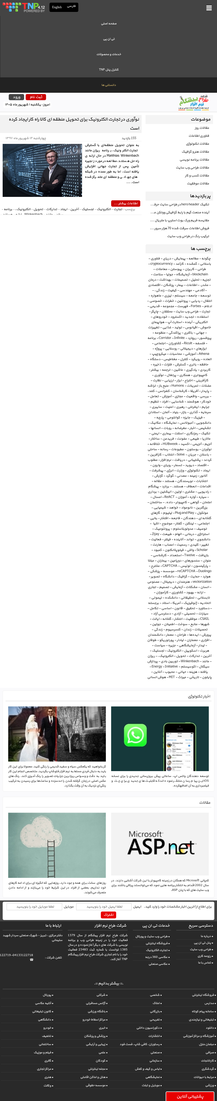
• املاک (157, 1003)
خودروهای (160, 317)
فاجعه (175, 518)
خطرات (169, 301)
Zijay (155, 534)
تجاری (152, 587)
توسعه (205, 295)
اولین (178, 491)
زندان (187, 629)
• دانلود (211, 1027)
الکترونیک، (165, 656)
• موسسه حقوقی (96, 1085)
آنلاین (157, 672)
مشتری (189, 491)
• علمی (102, 1052)
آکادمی (199, 290)
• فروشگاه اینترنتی (158, 943)
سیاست (159, 645)
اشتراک (108, 915)
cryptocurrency (161, 264)
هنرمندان (183, 582)
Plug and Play (184, 513)
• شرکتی (101, 995)
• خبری (103, 1027)
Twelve (189, 555)
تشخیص (204, 428)
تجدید (189, 317)
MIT (172, 677)
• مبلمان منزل (207, 1044)
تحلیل (195, 279)
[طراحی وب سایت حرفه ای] (23, 7)
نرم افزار (165, 460)
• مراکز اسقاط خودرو (94, 1019)
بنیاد (175, 412)
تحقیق (190, 608)
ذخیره (157, 364)
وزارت (180, 470)
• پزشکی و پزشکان (95, 1036)
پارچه (160, 417)
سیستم (179, 295)
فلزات (168, 364)
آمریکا (176, 603)
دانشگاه (168, 576)
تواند (190, 539)
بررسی (204, 396)
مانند (205, 661)
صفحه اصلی (108, 23)
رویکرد (195, 359)
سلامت (158, 274)
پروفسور (205, 338)
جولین (156, 624)
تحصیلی (189, 613)
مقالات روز (202, 128)
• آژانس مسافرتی (96, 1003)
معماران (192, 640)
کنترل (184, 359)
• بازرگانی (156, 1011)
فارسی (71, 6)
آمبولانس (186, 423)
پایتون (207, 677)
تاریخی (194, 677)
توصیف (201, 529)
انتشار (178, 619)
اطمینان (169, 624)
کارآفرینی (202, 380)
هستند (169, 481)
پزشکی (155, 571)
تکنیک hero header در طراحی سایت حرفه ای (178, 204)
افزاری (205, 640)
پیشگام (153, 486)
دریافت (179, 460)
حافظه (203, 364)
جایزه (186, 417)
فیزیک (197, 417)
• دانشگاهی (45, 1019)
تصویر (155, 576)
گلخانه (166, 619)
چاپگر (155, 311)
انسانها (155, 428)
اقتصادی (154, 285)
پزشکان (168, 285)
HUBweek (170, 444)
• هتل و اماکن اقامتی (93, 1077)
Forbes (196, 306)
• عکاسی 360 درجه (157, 957)
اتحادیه (205, 603)
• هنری (48, 1077)
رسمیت (182, 544)
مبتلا (151, 560)
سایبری (157, 407)
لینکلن (189, 523)
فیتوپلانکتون (174, 550)
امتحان (206, 502)
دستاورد (203, 608)
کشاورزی (177, 592)
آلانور (203, 476)
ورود (16, 97)
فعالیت (156, 539)
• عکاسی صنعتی (159, 964)
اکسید (184, 444)
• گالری (48, 1060)
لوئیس (185, 566)
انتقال (207, 301)
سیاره (202, 497)
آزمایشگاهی (187, 645)
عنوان (207, 560)
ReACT (169, 497)
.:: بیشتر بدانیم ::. (108, 983)
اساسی (166, 608)
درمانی (189, 534)
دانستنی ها (108, 85)
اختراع (188, 380)
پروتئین (182, 301)
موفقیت (191, 619)
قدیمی (155, 306)
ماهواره (156, 295)
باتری (192, 364)
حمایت (195, 576)
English (57, 7)
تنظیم (154, 401)
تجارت (205, 311)
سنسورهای (192, 560)
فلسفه (200, 343)
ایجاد (206, 470)
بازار (183, 412)
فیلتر (167, 539)
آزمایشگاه (182, 274)
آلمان (165, 412)
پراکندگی (174, 332)
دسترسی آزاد (162, 613)
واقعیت (191, 396)
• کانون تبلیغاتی (42, 1011)
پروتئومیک (162, 529)
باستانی (205, 264)
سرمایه (206, 412)
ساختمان (156, 502)
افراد (165, 401)
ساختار (155, 438)
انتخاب (169, 454)
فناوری (155, 258)
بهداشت (165, 279)
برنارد (165, 486)
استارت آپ (174, 322)
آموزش (166, 396)
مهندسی (185, 290)
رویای (167, 465)
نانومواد (187, 507)
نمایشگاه (170, 423)
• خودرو (48, 1027)
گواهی (194, 502)
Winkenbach (190, 661)
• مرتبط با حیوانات (204, 1077)
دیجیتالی (186, 348)
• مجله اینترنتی (97, 1069)
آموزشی (190, 354)
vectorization (202, 582)
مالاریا (206, 438)
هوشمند (193, 401)
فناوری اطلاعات (198, 136)
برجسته (153, 603)
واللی (190, 550)
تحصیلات (200, 629)
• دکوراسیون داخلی (149, 1027)
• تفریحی (156, 1019)
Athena (204, 354)
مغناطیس (170, 359)
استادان (153, 412)
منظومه (160, 332)
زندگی (158, 629)
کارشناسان (180, 391)
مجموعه (168, 306)
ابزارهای (201, 348)
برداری (152, 491)
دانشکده (171, 597)
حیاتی (182, 672)
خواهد (173, 507)
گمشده (192, 264)
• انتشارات (155, 1036)
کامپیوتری (200, 375)
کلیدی (194, 544)
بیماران (162, 560)
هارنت (156, 544)
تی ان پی (109, 39)
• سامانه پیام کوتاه (204, 1011)
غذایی (166, 327)
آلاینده (178, 539)
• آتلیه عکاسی (44, 1003)
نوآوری (159, 375)
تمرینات (192, 385)
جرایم (205, 407)
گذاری (193, 412)
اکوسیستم (188, 666)
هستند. (177, 486)
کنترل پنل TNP (109, 69)
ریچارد (192, 338)
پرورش (206, 635)
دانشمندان (155, 635)
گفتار (178, 523)
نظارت (157, 380)
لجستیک (158, 650)
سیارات (203, 613)
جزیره (172, 645)
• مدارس (210, 1003)
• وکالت (48, 1085)
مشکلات (191, 587)
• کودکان (101, 1060)
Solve (181, 454)
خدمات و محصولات (108, 54)
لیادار (180, 640)
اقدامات (205, 486)
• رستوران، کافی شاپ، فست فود (141, 1044)
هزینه (193, 672)
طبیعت (167, 534)
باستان (204, 454)
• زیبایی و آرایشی (96, 1044)
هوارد (206, 576)
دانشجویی (203, 423)
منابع (193, 624)
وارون (156, 465)
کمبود (157, 550)
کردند (207, 460)
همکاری (184, 375)
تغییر (205, 544)
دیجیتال (168, 582)
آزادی (177, 613)
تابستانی (203, 597)
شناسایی (177, 401)
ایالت (155, 619)
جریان (192, 454)
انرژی (169, 470)
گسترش (180, 364)
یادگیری (191, 370)
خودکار (206, 401)
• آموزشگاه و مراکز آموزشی (199, 1036)
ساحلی (152, 449)
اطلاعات (191, 285)
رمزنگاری (192, 433)
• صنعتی (156, 1052)
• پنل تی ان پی (203, 942)
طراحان (181, 635)
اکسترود (176, 317)
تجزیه (206, 279)
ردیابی (195, 301)
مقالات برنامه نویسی (194, 159)
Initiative (171, 666)
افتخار (164, 518)
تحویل (181, 656)
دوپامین (175, 560)
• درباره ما (207, 936)
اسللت (178, 433)
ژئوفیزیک (190, 603)
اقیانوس (191, 327)
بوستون (192, 449)
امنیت (169, 407)
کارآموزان (162, 592)
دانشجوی (203, 539)
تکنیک (205, 433)
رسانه (164, 449)
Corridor (165, 338)
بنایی (153, 518)
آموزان (182, 497)
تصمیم (164, 587)
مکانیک (155, 423)
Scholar (202, 550)
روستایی (171, 348)
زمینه (193, 476)
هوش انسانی (156, 677)
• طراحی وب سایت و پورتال (152, 936)
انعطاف (191, 486)
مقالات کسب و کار (197, 175)
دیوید (189, 465)
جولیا (169, 274)
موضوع (167, 523)
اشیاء (155, 523)
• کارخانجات (208, 1060)
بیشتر (155, 370)
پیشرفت (157, 470)
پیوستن (176, 269)
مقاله (157, 481)
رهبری (180, 407)
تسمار (178, 465)
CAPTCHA (169, 566)
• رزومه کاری (205, 956)
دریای (167, 258)
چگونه (206, 258)
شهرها (204, 624)
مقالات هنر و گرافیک (195, 151)
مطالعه (193, 258)
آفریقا (194, 391)
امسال (156, 497)
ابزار (179, 380)
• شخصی (156, 995)
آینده (188, 322)
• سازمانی (155, 1060)
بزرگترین (201, 507)
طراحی (201, 269)
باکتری (188, 332)
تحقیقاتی (187, 597)
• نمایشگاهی (153, 1077)
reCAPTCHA (186, 571)
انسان (204, 587)
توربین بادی (169, 661)
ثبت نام (36, 97)
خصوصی (155, 301)
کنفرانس (163, 391)
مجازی (178, 396)
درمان (152, 279)
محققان (167, 311)
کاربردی (205, 370)
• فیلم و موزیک (43, 1052)
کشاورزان (174, 343)
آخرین (207, 656)
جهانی (200, 332)
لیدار (201, 645)
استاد (165, 603)
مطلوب (152, 460)
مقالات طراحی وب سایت (192, 167)
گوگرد (170, 476)
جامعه (192, 295)
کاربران (189, 269)
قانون (178, 608)
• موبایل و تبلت (152, 1085)
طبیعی (194, 438)
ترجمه (166, 370)
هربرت (204, 650)
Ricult (188, 343)
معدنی (182, 476)
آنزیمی (196, 444)
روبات (167, 428)
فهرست (182, 306)
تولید (178, 327)
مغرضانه (180, 428)
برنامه (151, 338)
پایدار (205, 391)
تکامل (154, 608)
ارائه (200, 592)
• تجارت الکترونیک (158, 950)
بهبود (190, 592)
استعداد (175, 555)
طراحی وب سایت (186, 311)
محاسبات (175, 354)
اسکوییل (190, 650)
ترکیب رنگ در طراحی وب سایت (188, 236)
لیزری (167, 295)
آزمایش (177, 587)
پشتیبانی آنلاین (190, 1096)
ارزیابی (169, 380)
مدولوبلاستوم (183, 529)
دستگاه (155, 359)
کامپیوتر (181, 502)
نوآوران (206, 449)
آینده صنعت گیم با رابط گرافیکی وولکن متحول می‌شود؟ (177, 212)
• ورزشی (210, 1085)
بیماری (166, 433)
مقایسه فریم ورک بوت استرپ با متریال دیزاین (177, 220)
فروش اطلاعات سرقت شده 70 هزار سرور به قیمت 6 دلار (177, 228)
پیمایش (180, 258)
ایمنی (155, 433)
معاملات (161, 269)
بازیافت (203, 555)
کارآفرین (155, 454)
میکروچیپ (159, 354)
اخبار (192, 428)
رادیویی (203, 491)
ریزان (151, 656)
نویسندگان (185, 481)
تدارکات (194, 656)
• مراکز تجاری (45, 1069)
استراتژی (203, 534)
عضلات (206, 385)
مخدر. (204, 285)
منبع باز (164, 385)
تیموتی (156, 597)
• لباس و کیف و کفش (148, 1069)
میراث (182, 677)
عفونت (182, 438)
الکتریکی (201, 322)
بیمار (180, 285)
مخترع (155, 566)
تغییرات (153, 327)
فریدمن (168, 438)
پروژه (158, 348)
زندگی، (159, 290)
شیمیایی (159, 507)
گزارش (158, 476)
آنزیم (207, 444)
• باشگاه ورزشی (97, 1011)
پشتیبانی (194, 460)
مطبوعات (177, 449)
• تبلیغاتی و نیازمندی (202, 1019)
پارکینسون (200, 566)
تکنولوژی (193, 470)
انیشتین (165, 491)
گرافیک (182, 576)
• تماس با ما (205, 962)
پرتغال (171, 375)
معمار (170, 635)
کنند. (151, 391)
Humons (177, 385)
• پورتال (48, 995)
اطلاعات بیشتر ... (126, 203)
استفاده (202, 317)
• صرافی (210, 1052)
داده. (169, 502)
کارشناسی (159, 555)
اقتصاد (201, 465)
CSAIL (204, 619)
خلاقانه (155, 444)
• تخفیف (47, 1036)
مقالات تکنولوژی (197, 144)
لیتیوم (167, 513)
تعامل (154, 396)
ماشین (178, 370)
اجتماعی (159, 343)
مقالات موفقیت (198, 183)
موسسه (168, 571)
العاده (207, 359)
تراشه (151, 385)
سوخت (182, 624)
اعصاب (169, 544)
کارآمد (179, 264)
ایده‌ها (193, 635)
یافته (204, 672)
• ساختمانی (46, 1044)
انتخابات (201, 481)
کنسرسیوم (172, 629)
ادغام (208, 306)
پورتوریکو (166, 640)
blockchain (200, 274)
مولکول (202, 513)
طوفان (151, 640)
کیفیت (172, 290)
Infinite (179, 338)
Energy (157, 666)
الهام (178, 534)
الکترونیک (174, 650)
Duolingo (204, 571)
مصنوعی (153, 582)
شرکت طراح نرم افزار (110, 926)
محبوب (170, 672)
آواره (192, 497)
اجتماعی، (203, 523)
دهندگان (189, 518)
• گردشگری (208, 1069)
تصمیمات (181, 279)
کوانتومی (173, 417)
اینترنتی (192, 407)
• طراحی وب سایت (201, 949)
